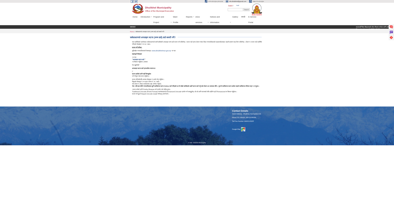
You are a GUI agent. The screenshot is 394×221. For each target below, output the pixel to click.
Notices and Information (215, 19)
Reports (189, 17)
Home (135, 17)
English (230, 5)
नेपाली (237, 5)
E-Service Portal (252, 19)
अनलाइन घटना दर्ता (139, 59)
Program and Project (158, 19)
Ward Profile (175, 19)
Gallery (235, 17)
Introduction (145, 17)
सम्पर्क (243, 17)
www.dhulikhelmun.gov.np (161, 51)
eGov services (198, 19)
